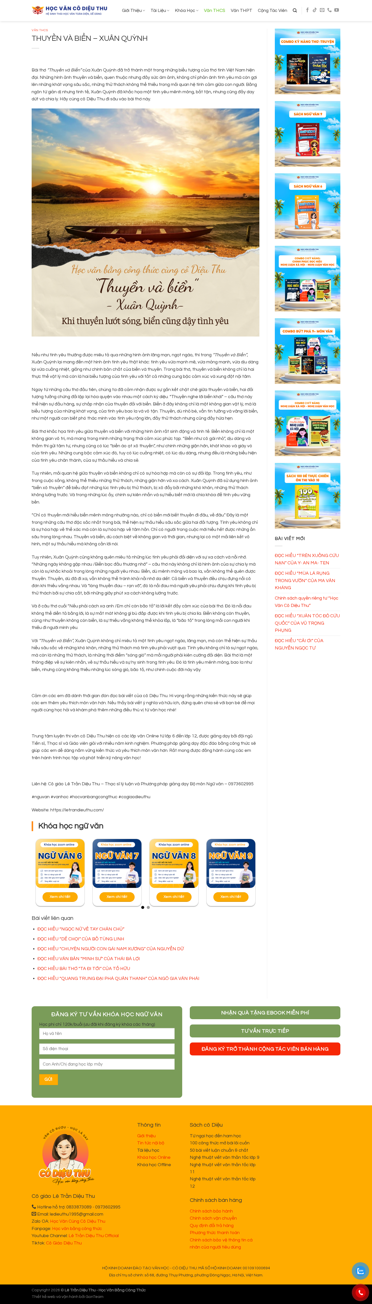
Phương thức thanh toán (215, 1232)
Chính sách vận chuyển (213, 1218)
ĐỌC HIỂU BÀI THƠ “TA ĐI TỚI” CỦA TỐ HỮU (83, 968)
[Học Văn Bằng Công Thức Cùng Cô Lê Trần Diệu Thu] (69, 10)
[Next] (248, 876)
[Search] (295, 10)
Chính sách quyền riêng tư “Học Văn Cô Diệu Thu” (306, 602)
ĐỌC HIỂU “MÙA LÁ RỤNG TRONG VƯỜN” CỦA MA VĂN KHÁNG (305, 580)
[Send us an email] (322, 10)
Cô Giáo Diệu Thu (64, 1243)
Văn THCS (214, 10)
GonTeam (95, 1297)
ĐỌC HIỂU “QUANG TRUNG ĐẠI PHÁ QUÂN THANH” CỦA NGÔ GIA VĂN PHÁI (118, 978)
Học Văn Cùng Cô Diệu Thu (77, 1221)
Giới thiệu (146, 1135)
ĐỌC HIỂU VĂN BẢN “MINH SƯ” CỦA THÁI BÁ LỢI (88, 958)
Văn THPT (241, 10)
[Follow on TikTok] (315, 10)
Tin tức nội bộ (150, 1143)
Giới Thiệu (132, 10)
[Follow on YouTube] (336, 10)
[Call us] (329, 10)
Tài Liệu (158, 10)
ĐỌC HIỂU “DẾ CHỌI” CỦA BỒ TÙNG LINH (80, 939)
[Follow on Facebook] (307, 10)
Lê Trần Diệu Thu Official (94, 1235)
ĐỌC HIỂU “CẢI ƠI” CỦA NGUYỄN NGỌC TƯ (299, 644)
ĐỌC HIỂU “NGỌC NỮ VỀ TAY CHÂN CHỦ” (80, 929)
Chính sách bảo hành (211, 1211)
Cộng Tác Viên (272, 10)
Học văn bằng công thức (77, 1228)
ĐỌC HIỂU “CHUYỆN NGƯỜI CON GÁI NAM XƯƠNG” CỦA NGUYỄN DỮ (110, 948)
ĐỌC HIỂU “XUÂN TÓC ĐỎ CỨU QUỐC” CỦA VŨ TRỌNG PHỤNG (307, 623)
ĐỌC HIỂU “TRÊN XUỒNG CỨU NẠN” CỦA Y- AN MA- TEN (307, 559)
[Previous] (42, 876)
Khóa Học (185, 10)
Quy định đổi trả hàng (212, 1225)
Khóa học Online (154, 1157)
